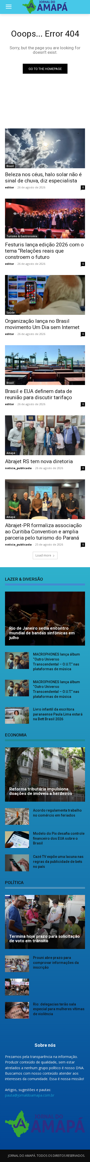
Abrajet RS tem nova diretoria (39, 461)
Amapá (10, 453)
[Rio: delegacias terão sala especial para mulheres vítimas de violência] (17, 1010)
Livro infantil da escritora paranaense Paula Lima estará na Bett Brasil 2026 (57, 714)
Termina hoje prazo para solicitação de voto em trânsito (44, 938)
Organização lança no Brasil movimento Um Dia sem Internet (42, 324)
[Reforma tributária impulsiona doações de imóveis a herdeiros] (45, 774)
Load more (43, 555)
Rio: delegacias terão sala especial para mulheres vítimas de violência (58, 1009)
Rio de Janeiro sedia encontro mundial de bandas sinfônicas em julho (42, 633)
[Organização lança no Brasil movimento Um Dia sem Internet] (45, 295)
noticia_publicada (18, 468)
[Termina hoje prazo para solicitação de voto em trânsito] (45, 922)
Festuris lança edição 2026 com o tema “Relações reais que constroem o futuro (44, 251)
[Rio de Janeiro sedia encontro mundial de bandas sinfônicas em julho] (45, 619)
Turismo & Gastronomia (21, 236)
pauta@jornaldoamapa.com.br (29, 1095)
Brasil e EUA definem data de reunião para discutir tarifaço (38, 394)
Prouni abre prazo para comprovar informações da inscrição (56, 962)
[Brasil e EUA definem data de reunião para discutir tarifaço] (45, 365)
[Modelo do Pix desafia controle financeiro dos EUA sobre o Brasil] (17, 839)
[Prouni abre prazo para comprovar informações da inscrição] (17, 963)
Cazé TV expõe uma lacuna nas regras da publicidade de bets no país (58, 861)
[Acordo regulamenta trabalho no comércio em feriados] (17, 816)
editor (9, 187)
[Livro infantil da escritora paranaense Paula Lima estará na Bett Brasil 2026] (17, 715)
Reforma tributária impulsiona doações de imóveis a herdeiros (40, 791)
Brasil (10, 166)
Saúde (10, 312)
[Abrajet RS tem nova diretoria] (45, 435)
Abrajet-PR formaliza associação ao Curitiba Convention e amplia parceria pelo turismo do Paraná (43, 531)
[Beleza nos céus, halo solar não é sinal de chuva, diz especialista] (45, 148)
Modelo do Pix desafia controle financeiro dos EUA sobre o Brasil (58, 838)
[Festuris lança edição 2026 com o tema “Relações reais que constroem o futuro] (45, 218)
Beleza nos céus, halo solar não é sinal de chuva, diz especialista (43, 177)
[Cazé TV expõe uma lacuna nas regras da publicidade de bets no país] (17, 862)
